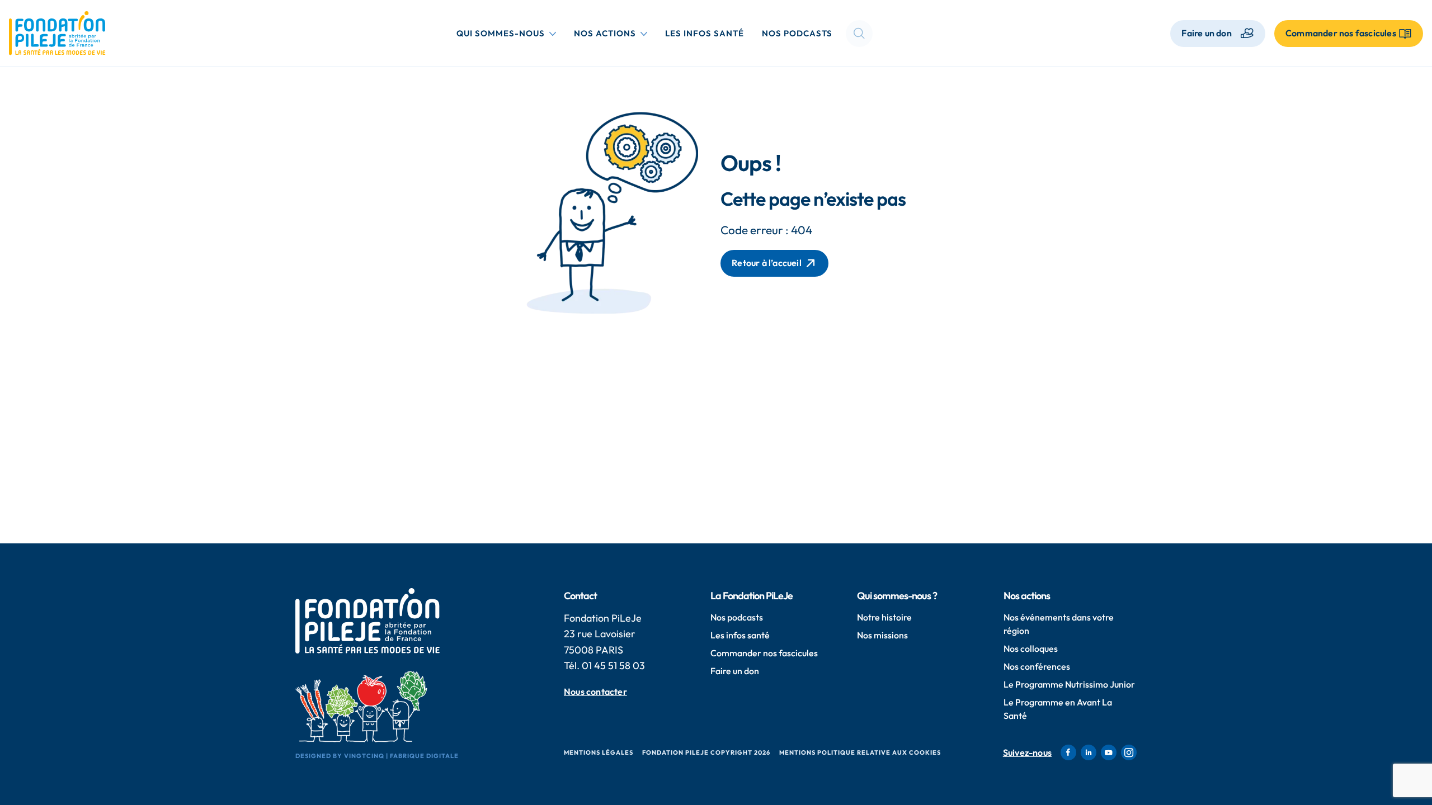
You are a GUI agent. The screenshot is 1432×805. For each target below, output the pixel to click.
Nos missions (882, 635)
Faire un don (1206, 33)
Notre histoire (884, 617)
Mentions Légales (598, 752)
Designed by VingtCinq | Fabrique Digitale (377, 756)
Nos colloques (1031, 648)
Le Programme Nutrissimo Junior (1069, 684)
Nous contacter (595, 692)
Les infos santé (704, 33)
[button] (859, 33)
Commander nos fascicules (764, 653)
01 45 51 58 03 (613, 665)
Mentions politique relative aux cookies (860, 752)
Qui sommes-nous (508, 33)
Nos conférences (1037, 666)
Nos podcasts (797, 33)
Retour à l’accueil (767, 262)
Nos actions (613, 33)
